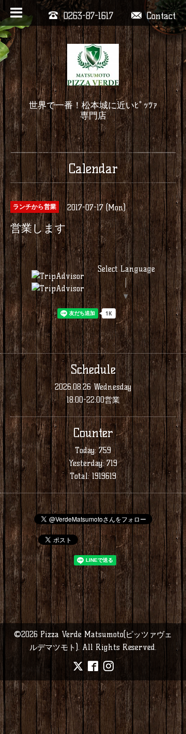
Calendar (93, 168)
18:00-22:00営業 (93, 400)
